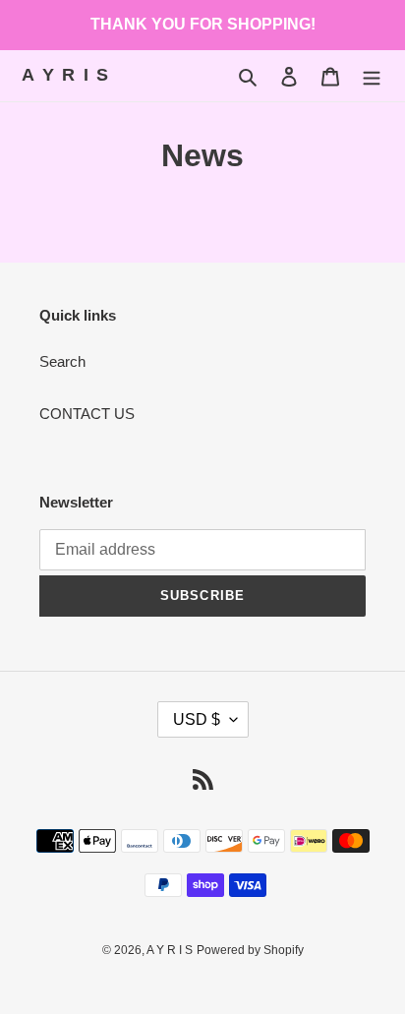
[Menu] (371, 76)
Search (62, 361)
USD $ (196, 719)
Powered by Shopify (250, 950)
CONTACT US (87, 413)
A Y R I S (66, 75)
